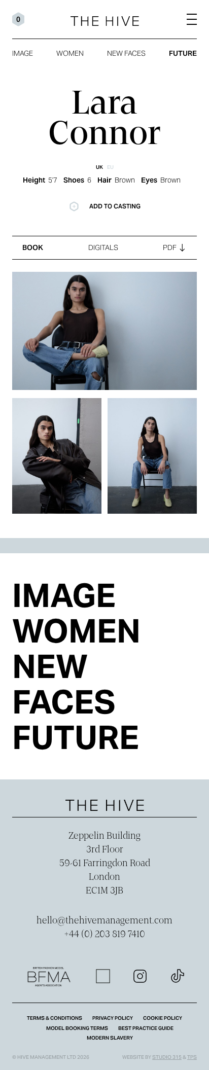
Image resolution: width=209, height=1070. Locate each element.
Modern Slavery (110, 1038)
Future (183, 53)
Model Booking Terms (77, 1028)
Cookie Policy (162, 1018)
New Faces (126, 53)
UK (99, 167)
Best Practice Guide (145, 1028)
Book (32, 247)
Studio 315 (167, 1057)
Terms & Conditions (54, 1018)
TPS (192, 1057)
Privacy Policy (112, 1018)
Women (70, 53)
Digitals (103, 247)
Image (22, 53)
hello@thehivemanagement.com (104, 920)
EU (110, 167)
